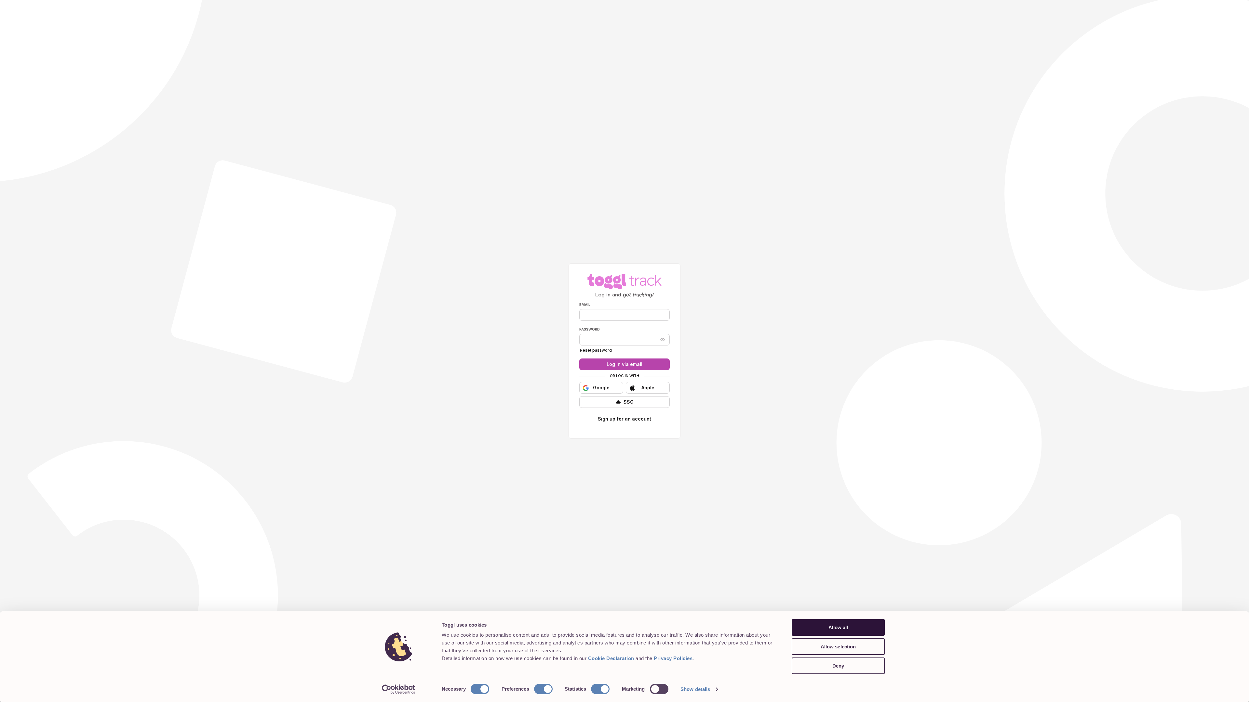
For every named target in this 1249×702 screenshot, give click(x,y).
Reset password (596, 350)
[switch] (543, 689)
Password (589, 329)
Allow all (838, 627)
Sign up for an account (624, 419)
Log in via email (624, 364)
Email (584, 304)
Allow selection (838, 646)
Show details (695, 689)
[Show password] (662, 339)
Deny (838, 666)
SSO (629, 402)
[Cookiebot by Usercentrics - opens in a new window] (398, 689)
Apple (647, 387)
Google (601, 387)
